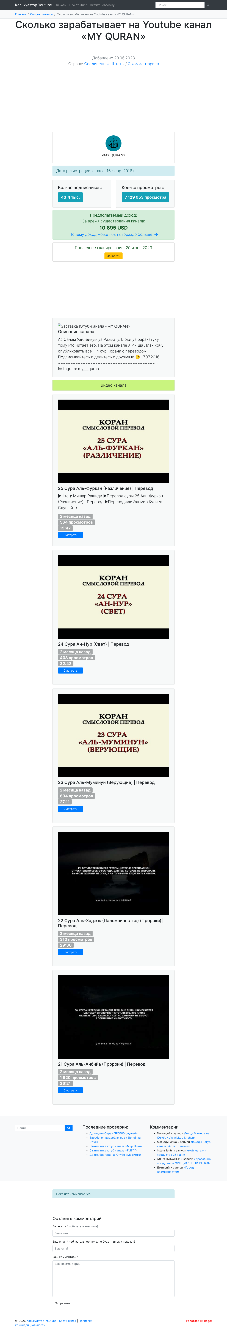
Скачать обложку (102, 5)
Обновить (113, 256)
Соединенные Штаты (104, 63)
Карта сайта (67, 1321)
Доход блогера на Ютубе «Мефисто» (116, 1154)
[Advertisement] (113, 103)
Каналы (61, 5)
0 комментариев (143, 63)
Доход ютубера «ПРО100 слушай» (114, 1133)
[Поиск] (69, 1128)
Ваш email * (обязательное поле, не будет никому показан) (94, 1241)
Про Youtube (78, 5)
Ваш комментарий (65, 1257)
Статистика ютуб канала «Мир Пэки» (116, 1146)
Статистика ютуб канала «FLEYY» (113, 1150)
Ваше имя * (75, 1226)
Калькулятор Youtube (33, 5)
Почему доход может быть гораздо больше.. (111, 234)
